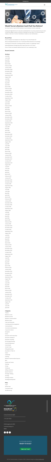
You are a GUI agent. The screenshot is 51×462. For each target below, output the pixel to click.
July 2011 (7, 303)
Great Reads (8, 345)
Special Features (9, 372)
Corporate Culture (9, 330)
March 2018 (7, 151)
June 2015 (7, 214)
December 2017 (8, 157)
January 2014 (8, 246)
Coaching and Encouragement (12, 324)
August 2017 (8, 164)
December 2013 (8, 248)
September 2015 (8, 208)
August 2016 (8, 187)
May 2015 (7, 216)
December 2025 (8, 69)
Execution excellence (9, 337)
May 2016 (7, 193)
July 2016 (7, 189)
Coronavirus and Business (11, 328)
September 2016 (8, 185)
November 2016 (8, 182)
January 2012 (8, 292)
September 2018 (8, 140)
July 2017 (7, 166)
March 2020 (7, 111)
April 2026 (7, 62)
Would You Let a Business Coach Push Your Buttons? (24, 26)
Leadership (37, 28)
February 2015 (8, 222)
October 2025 (8, 73)
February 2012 (8, 290)
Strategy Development (10, 379)
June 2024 (7, 102)
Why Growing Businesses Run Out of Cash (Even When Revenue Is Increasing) (22, 41)
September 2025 (9, 75)
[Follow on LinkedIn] (7, 432)
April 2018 (7, 149)
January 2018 (8, 155)
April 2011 (7, 307)
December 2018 (8, 134)
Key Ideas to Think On (10, 351)
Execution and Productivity (11, 335)
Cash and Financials (9, 322)
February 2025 (8, 88)
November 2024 (8, 94)
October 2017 (8, 161)
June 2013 (7, 260)
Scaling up (7, 368)
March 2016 (7, 197)
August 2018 (8, 142)
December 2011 (8, 294)
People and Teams (9, 362)
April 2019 (7, 130)
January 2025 (8, 90)
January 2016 (8, 201)
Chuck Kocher (9, 28)
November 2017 (8, 159)
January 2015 (8, 223)
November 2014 (8, 227)
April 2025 (7, 84)
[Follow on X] (10, 432)
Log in (6, 384)
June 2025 (7, 81)
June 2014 (7, 237)
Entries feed (7, 386)
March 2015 (7, 220)
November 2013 (8, 250)
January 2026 (8, 67)
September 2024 (9, 98)
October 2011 (8, 298)
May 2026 (7, 60)
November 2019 (8, 119)
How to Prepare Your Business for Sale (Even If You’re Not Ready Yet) (20, 39)
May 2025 (7, 82)
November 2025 (8, 71)
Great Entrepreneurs (9, 343)
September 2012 (8, 277)
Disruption (7, 331)
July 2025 (7, 79)
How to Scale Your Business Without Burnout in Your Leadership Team (21, 47)
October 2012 (8, 275)
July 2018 (7, 143)
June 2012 (7, 283)
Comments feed (9, 388)
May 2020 (7, 107)
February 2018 (8, 153)
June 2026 (7, 58)
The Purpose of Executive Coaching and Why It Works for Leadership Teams (22, 43)
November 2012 (8, 273)
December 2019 (8, 117)
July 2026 (7, 56)
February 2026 (8, 65)
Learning (7, 356)
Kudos (6, 352)
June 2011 (7, 305)
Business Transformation (10, 318)
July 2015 (7, 212)
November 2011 (8, 296)
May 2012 (7, 284)
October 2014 (8, 229)
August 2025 (8, 77)
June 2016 (7, 191)
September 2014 (8, 231)
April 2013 (7, 263)
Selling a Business (9, 370)
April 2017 (7, 172)
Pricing (6, 366)
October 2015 (8, 206)
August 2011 (7, 302)
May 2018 (7, 147)
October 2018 (8, 138)
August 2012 (8, 279)
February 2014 (8, 244)
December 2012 (8, 271)
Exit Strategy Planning (10, 341)
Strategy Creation (9, 377)
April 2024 (7, 103)
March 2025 (7, 86)
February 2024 (8, 105)
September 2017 (8, 163)
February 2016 (8, 199)
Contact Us (25, 1)
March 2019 (7, 132)
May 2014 (7, 239)
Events (6, 333)
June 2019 (7, 126)
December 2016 (8, 180)
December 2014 (8, 225)
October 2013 (8, 252)
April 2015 (7, 218)
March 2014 (7, 242)
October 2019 (8, 121)
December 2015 (8, 202)
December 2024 (8, 92)
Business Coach (23, 28)
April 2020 (7, 109)
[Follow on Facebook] (5, 432)
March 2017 (7, 174)
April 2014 (7, 241)
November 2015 (8, 204)
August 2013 (8, 256)
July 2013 (7, 258)
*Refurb (7, 312)
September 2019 (8, 123)
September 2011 (8, 300)
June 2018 (7, 145)
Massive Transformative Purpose (12, 358)
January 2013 (8, 269)
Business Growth (31, 28)
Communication (8, 326)
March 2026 (7, 63)
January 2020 (8, 115)
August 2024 (8, 100)
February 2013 (8, 267)
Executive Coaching (9, 339)
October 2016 (8, 183)
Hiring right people (9, 349)
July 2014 (7, 235)
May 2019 (7, 128)
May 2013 (7, 262)
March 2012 (7, 288)
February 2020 (8, 113)
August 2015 (8, 210)
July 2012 (7, 281)
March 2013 (7, 265)
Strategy (7, 375)
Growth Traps (8, 347)
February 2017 (8, 176)
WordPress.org (8, 390)
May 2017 (7, 170)
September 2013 (8, 254)
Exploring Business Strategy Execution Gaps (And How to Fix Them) (20, 45)
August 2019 (8, 124)
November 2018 (8, 136)
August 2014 (8, 233)
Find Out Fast (25, 449)
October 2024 (8, 96)
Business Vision (8, 320)
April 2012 (7, 286)
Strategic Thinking (9, 373)
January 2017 (8, 178)
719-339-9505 (7, 418)
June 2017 (7, 168)
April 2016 (7, 195)
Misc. (6, 360)
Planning (7, 364)
